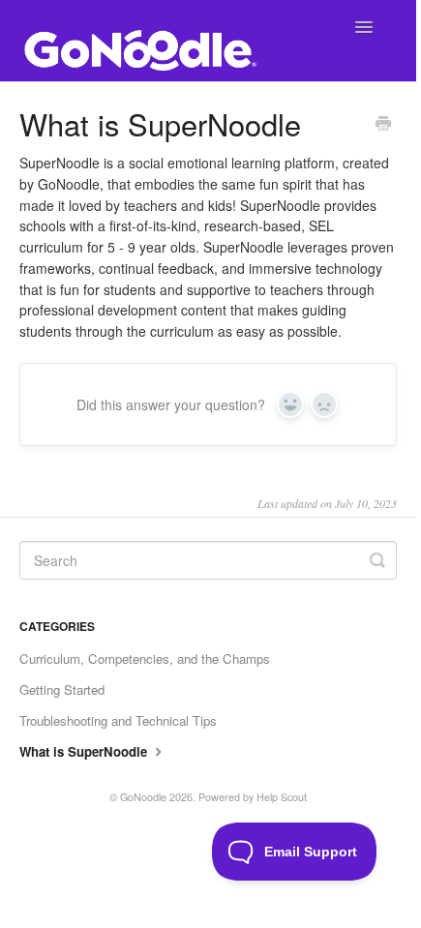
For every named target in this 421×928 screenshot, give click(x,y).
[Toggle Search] (377, 560)
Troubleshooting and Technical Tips (118, 720)
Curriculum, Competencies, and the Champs (144, 658)
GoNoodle (143, 797)
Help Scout (281, 797)
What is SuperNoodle (85, 751)
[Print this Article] (383, 124)
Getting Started (62, 689)
